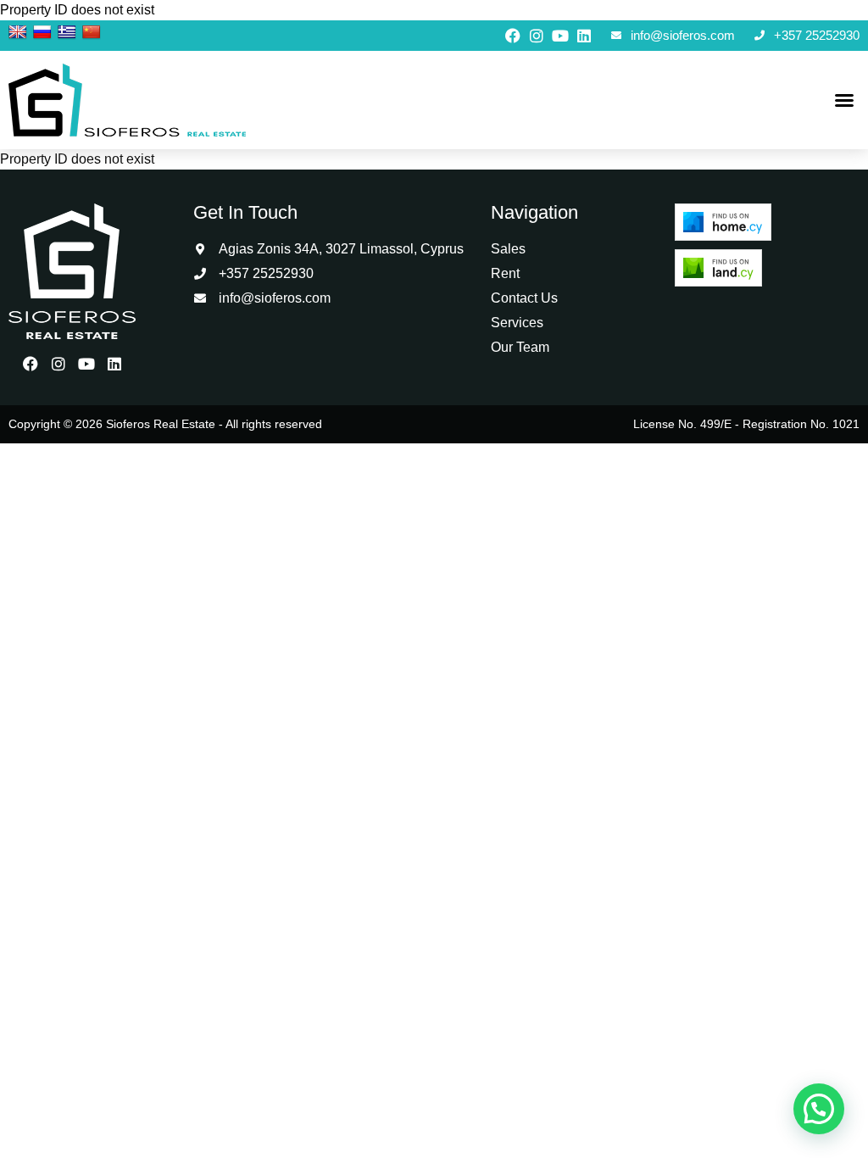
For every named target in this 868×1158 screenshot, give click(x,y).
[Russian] (42, 33)
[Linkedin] (584, 35)
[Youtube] (560, 35)
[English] (17, 33)
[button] (844, 100)
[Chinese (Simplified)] (91, 33)
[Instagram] (536, 35)
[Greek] (67, 33)
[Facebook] (512, 35)
